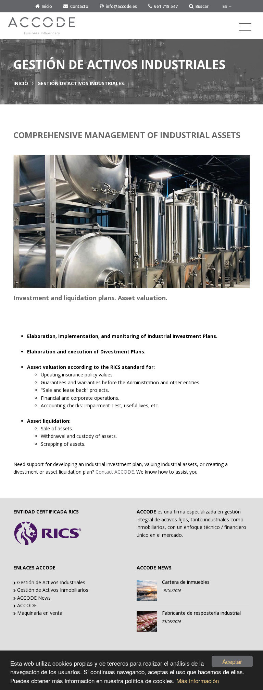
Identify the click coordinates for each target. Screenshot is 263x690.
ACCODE (26, 605)
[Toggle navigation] (245, 27)
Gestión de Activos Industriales (50, 582)
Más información (197, 680)
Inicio (20, 83)
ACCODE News (33, 598)
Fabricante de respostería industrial (201, 613)
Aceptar (232, 661)
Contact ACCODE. (115, 471)
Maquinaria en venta (39, 613)
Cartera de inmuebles (186, 582)
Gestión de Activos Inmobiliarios (52, 590)
